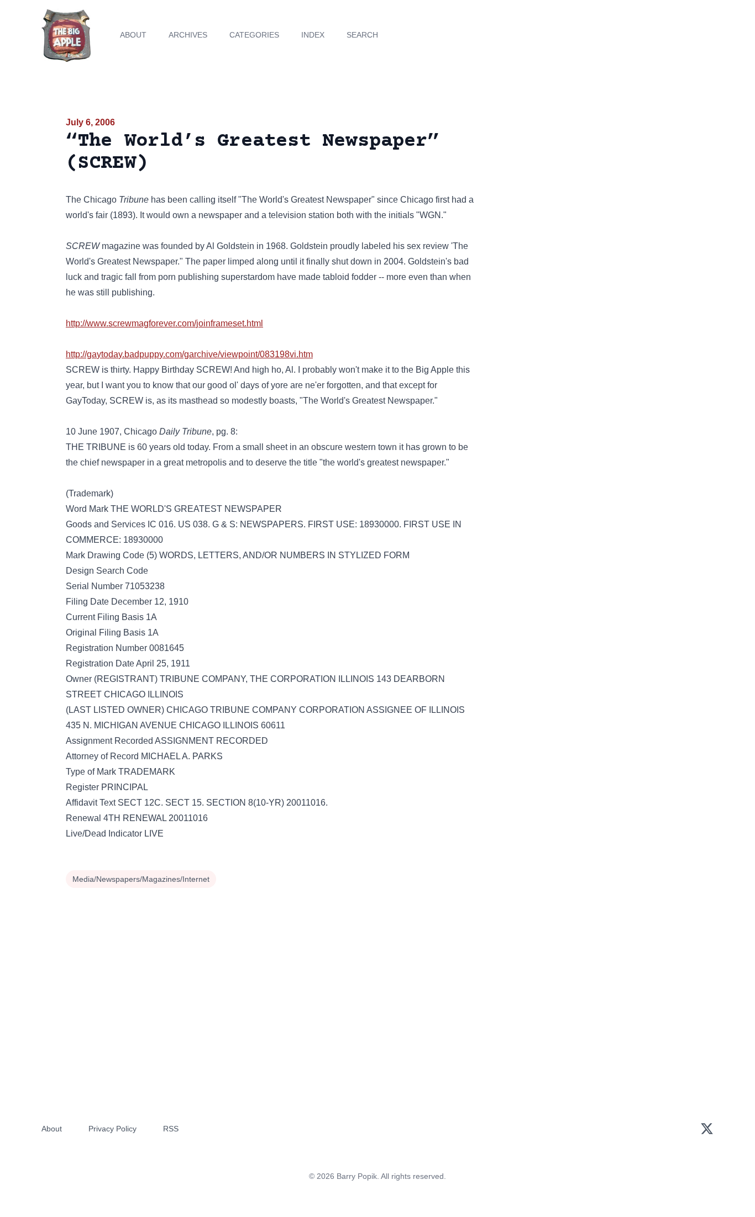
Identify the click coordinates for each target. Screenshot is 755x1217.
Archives (188, 34)
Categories (254, 34)
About (133, 34)
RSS (171, 1128)
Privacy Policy (112, 1128)
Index (312, 34)
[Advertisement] (589, 201)
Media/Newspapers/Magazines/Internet (140, 879)
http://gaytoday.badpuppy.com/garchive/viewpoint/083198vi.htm (189, 354)
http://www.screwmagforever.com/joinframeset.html (164, 323)
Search (362, 34)
